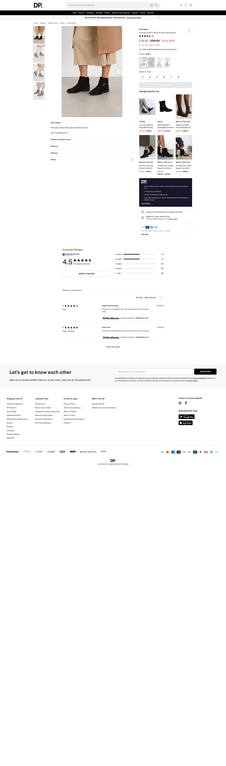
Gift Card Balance (43, 423)
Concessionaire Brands (74, 419)
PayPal (10, 427)
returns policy (172, 219)
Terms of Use (69, 415)
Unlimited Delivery (15, 404)
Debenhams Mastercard (17, 419)
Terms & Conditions (72, 408)
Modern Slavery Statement (104, 408)
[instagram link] (180, 403)
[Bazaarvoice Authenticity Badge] (71, 254)
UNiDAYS (11, 438)
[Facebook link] (185, 403)
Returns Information (44, 419)
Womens (43, 23)
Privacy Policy (70, 404)
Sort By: (140, 297)
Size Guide (11, 411)
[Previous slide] (67, 18)
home (36, 23)
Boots (63, 23)
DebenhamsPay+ (14, 415)
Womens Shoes (53, 23)
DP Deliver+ (12, 408)
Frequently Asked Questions (47, 411)
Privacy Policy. (192, 381)
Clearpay (10, 430)
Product (67, 423)
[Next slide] (159, 18)
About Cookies (70, 411)
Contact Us (40, 404)
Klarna (9, 423)
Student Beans (13, 434)
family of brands (199, 378)
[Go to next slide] (119, 71)
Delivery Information (44, 415)
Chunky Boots (71, 23)
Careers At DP (98, 404)
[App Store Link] (187, 419)
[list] (92, 71)
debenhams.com (142, 318)
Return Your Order (43, 408)
